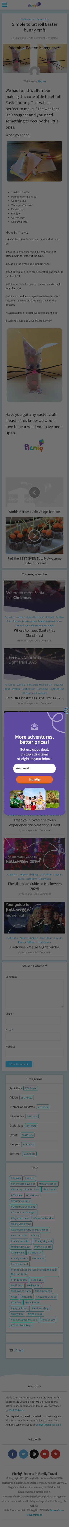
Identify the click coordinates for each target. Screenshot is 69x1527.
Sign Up (34, 779)
